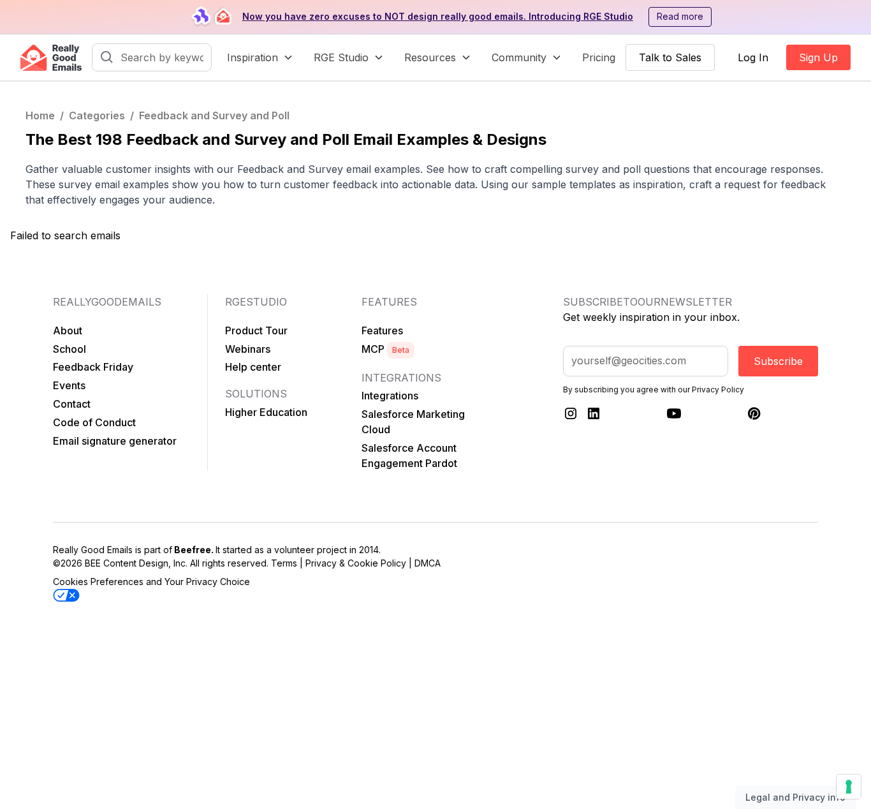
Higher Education (266, 412)
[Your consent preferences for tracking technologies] (849, 787)
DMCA (427, 563)
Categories (97, 115)
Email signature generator (115, 440)
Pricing (598, 57)
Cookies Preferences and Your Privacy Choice (151, 581)
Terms (284, 563)
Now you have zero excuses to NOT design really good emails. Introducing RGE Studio (437, 16)
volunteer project (310, 549)
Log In (753, 57)
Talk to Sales (670, 57)
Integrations (390, 395)
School (69, 349)
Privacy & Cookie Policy (355, 563)
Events (69, 385)
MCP (385, 349)
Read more (680, 16)
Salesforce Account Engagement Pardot (409, 456)
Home (40, 115)
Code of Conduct (94, 422)
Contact (72, 403)
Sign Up (818, 57)
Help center (253, 366)
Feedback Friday (93, 366)
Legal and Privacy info (795, 797)
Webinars (247, 349)
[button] (260, 57)
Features (382, 330)
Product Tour (256, 330)
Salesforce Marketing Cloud (413, 422)
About (67, 330)
